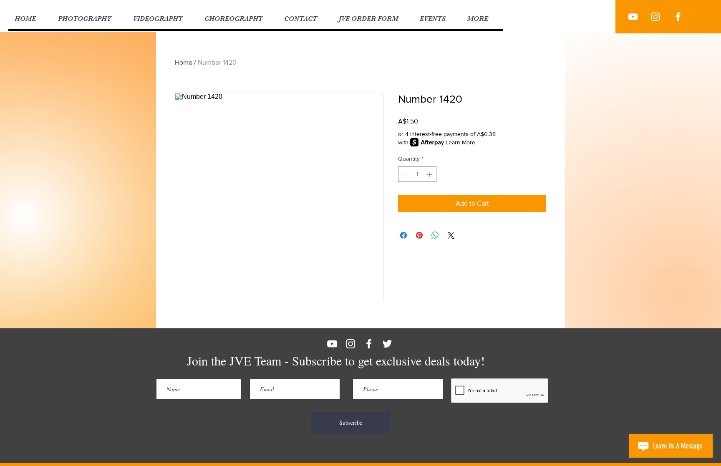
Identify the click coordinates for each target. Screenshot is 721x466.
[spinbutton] (417, 174)
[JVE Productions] (633, 17)
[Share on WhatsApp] (435, 235)
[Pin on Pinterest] (419, 235)
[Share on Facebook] (403, 235)
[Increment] (430, 174)
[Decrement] (404, 174)
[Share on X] (451, 235)
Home (183, 62)
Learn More (460, 142)
